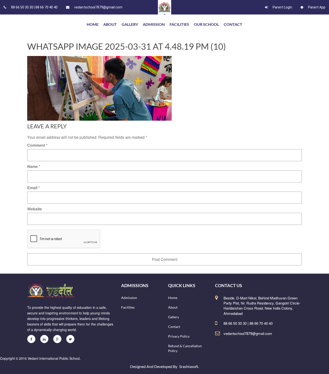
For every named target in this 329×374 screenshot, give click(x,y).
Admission (154, 24)
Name (33, 166)
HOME (93, 24)
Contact (233, 24)
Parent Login (282, 7)
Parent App (316, 7)
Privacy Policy (179, 336)
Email (33, 187)
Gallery (130, 24)
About (110, 24)
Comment (37, 145)
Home (172, 298)
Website (34, 209)
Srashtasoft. (189, 366)
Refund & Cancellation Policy (185, 348)
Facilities (179, 24)
